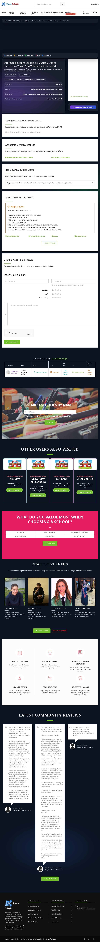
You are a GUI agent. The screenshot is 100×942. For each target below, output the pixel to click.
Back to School (79, 372)
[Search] (62, 4)
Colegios (70, 13)
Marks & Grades (46, 12)
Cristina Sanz (11, 608)
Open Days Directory (35, 910)
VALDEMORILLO (85, 478)
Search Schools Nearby (80, 97)
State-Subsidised (44, 416)
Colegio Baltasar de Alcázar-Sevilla (54, 870)
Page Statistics (50, 687)
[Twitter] (88, 939)
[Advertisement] (50, 37)
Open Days (30, 55)
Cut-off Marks (65, 373)
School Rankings (50, 661)
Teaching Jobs (35, 13)
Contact (95, 12)
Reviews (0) (47, 55)
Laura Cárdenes (82, 608)
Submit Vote (51, 543)
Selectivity (55, 372)
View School (13, 490)
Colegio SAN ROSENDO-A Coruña (22, 810)
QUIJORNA (61, 478)
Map (38, 55)
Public (31, 416)
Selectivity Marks (80, 687)
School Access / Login (58, 906)
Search (3, 12)
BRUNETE (15, 478)
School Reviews (56, 918)
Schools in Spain (33, 906)
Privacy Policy (37, 939)
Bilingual (69, 416)
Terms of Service (50, 939)
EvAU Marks (19, 55)
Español (86, 14)
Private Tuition (23, 13)
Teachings (9, 55)
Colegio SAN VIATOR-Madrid (85, 747)
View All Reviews (51, 879)
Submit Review (13, 342)
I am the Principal (49, 243)
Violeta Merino (58, 608)
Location (9, 79)
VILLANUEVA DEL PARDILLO (38, 480)
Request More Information (84, 107)
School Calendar (25, 75)
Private (58, 416)
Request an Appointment (65, 183)
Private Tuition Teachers (50, 564)
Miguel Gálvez (34, 608)
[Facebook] (84, 939)
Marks (19, 79)
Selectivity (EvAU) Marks (35, 918)
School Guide (58, 12)
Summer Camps (12, 13)
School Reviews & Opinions (80, 662)
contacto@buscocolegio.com (84, 909)
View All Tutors (43, 630)
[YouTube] (93, 939)
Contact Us (54, 922)
